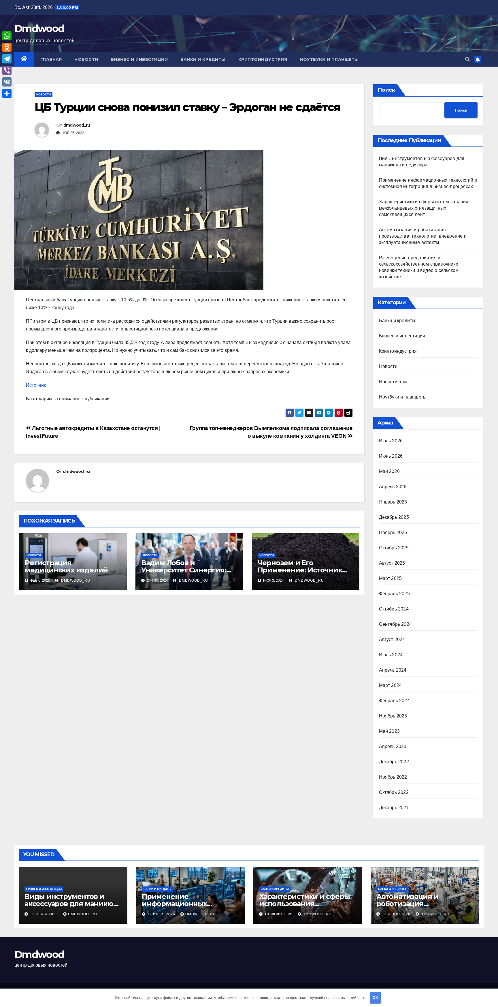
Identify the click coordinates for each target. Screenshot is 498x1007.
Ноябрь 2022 (393, 777)
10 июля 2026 (279, 914)
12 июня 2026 (397, 914)
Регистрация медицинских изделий (66, 566)
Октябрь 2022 (394, 792)
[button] (467, 59)
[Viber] (7, 70)
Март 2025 (390, 578)
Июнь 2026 (391, 456)
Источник (36, 385)
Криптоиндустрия (262, 59)
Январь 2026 (393, 501)
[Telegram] (7, 59)
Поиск (386, 90)
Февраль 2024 (394, 700)
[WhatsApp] (7, 36)
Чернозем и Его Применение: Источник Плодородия (300, 570)
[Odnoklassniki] (7, 47)
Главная (51, 59)
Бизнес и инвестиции (139, 59)
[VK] (7, 82)
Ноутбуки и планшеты (329, 59)
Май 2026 (389, 471)
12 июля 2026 (161, 914)
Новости (86, 59)
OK (375, 997)
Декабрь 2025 (394, 517)
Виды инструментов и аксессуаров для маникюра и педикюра (72, 903)
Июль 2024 (391, 654)
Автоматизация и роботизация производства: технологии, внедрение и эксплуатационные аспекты (423, 236)
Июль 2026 (391, 440)
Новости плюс (394, 381)
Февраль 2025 (394, 593)
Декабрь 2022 (394, 761)
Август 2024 (392, 639)
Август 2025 (392, 563)
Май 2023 (389, 731)
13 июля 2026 (44, 914)
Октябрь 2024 (394, 608)
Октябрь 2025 (394, 547)
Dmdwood (39, 28)
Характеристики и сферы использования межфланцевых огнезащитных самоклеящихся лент (424, 208)
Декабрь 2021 (394, 807)
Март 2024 (390, 685)
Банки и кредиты (203, 59)
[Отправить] (7, 93)
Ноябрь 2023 (393, 715)
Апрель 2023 (393, 746)
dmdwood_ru (76, 125)
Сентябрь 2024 (395, 624)
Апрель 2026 (393, 486)
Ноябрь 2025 (393, 532)
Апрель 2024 (393, 670)
